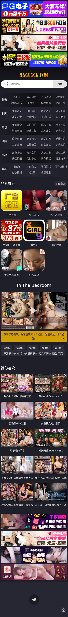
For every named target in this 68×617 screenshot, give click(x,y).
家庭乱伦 (31, 152)
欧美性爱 (61, 124)
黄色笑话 (46, 158)
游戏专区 (61, 96)
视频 (4, 113)
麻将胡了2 (16, 102)
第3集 (32, 348)
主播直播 (46, 116)
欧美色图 (46, 138)
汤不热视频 (61, 166)
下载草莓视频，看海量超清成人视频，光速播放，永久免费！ (34, 336)
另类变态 (61, 130)
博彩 (4, 99)
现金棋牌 (46, 102)
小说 (4, 155)
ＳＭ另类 (61, 116)
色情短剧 (46, 172)
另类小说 (31, 158)
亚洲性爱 (17, 124)
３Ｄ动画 (61, 110)
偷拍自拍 (31, 124)
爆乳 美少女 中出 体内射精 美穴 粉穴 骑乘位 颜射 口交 (33, 353)
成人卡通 (46, 124)
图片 (4, 141)
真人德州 (31, 96)
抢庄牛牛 (61, 102)
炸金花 (31, 102)
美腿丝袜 (17, 144)
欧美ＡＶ (46, 110)
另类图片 (61, 144)
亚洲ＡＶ (17, 110)
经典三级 (31, 130)
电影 (4, 127)
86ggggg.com (33, 75)
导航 (4, 169)
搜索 (60, 84)
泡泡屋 (31, 172)
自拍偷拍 (31, 110)
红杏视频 (17, 172)
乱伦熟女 (46, 130)
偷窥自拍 (17, 138)
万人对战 (46, 96)
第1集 (6, 348)
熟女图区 (46, 144)
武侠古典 (61, 152)
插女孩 (17, 166)
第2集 (19, 348)
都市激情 (17, 152)
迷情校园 (17, 158)
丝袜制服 (31, 116)
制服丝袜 (17, 130)
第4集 (45, 348)
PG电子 (17, 96)
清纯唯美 (31, 144)
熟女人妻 (17, 116)
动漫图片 (61, 138)
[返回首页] (63, 610)
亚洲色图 (31, 138)
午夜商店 (31, 166)
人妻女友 (46, 152)
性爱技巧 (61, 158)
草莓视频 (46, 166)
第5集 (58, 348)
